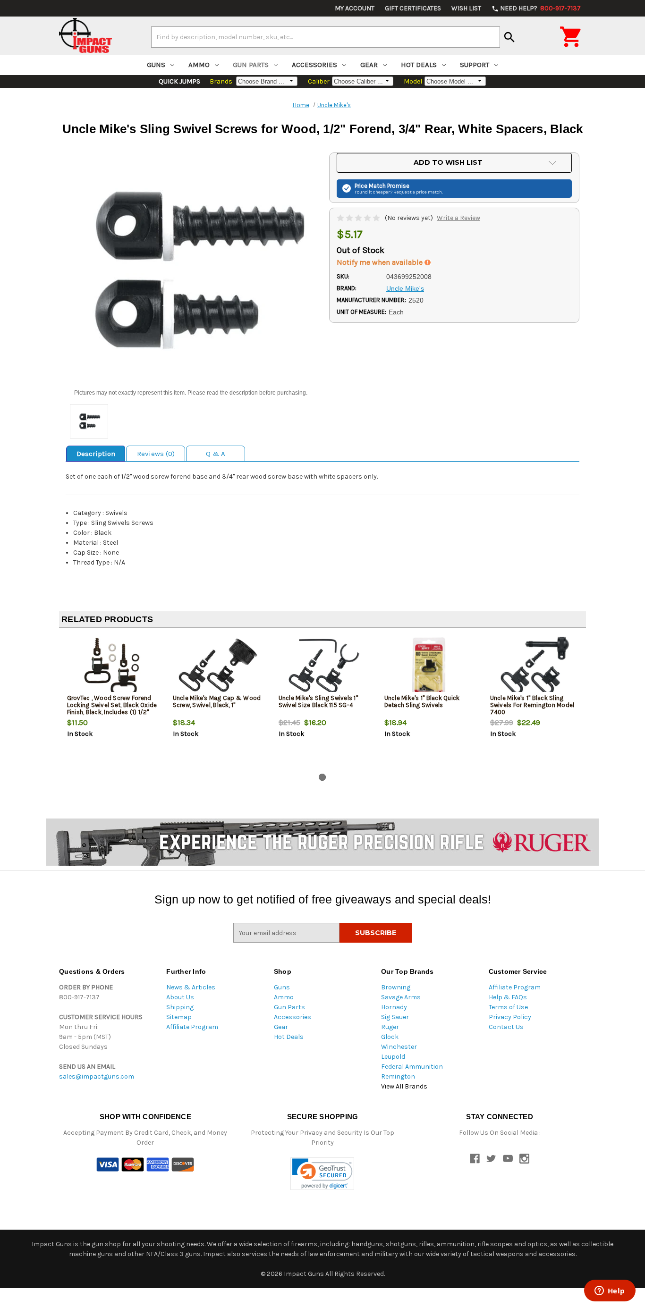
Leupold (393, 1057)
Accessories (314, 64)
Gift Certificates (413, 8)
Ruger (390, 1027)
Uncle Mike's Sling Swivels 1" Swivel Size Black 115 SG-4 (318, 701)
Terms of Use (508, 1007)
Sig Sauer (395, 1017)
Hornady (394, 1007)
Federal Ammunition (412, 1067)
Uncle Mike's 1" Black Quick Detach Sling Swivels (422, 701)
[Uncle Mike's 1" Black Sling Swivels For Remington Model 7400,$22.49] (535, 666)
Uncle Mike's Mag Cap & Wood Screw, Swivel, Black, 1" (217, 701)
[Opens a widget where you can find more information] (610, 1291)
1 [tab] (322, 777)
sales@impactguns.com (96, 1076)
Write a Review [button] (458, 218)
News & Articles (190, 987)
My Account (354, 8)
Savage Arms (401, 997)
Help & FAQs (508, 997)
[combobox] (325, 36)
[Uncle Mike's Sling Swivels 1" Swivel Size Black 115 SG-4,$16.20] (324, 666)
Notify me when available (380, 262)
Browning (395, 987)
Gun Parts (251, 64)
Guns (156, 64)
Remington (398, 1076)
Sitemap (179, 1017)
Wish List (466, 8)
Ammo (199, 64)
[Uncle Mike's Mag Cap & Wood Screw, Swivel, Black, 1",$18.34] (218, 666)
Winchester (399, 1047)
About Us (180, 997)
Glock (390, 1037)
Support (474, 64)
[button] (322, 1174)
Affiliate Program (192, 1027)
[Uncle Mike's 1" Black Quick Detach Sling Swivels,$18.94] (429, 666)
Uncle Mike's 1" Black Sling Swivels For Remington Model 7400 (532, 705)
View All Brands (404, 1086)
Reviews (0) (156, 453)
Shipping (180, 1007)
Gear (369, 64)
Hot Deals (419, 64)
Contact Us (506, 1027)
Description (95, 453)
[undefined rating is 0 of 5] (359, 218)
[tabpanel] (112, 702)
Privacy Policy (510, 1017)
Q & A (215, 453)
